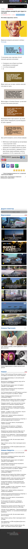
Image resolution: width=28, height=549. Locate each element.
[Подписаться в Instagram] (2, 159)
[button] (25, 22)
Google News (16, 157)
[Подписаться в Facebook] (21, 157)
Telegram (14, 211)
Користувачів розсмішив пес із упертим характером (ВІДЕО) (13, 174)
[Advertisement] (14, 193)
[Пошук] (25, 6)
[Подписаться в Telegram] (24, 157)
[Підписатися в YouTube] (5, 159)
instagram (18, 211)
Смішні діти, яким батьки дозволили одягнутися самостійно (11, 177)
